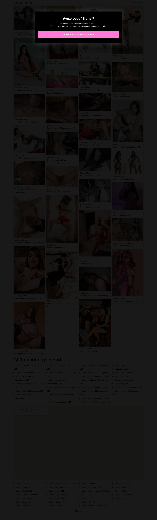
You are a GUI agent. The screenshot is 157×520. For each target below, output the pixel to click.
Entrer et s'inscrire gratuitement (78, 34)
